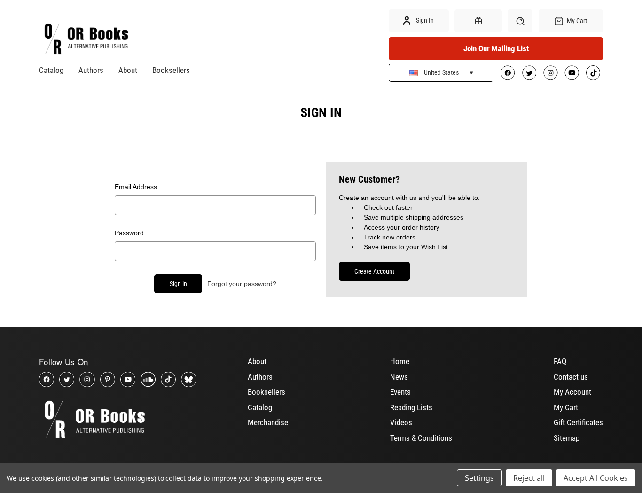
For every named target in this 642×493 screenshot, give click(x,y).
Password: (130, 233)
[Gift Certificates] (477, 20)
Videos (401, 422)
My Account (572, 392)
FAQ (560, 361)
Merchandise (268, 422)
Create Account (374, 271)
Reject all (529, 478)
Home (399, 361)
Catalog (51, 70)
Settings (479, 478)
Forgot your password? (241, 283)
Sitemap (566, 438)
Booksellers (171, 70)
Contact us (571, 377)
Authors (90, 70)
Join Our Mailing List (496, 48)
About (127, 70)
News (399, 377)
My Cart (566, 407)
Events (400, 392)
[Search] (520, 20)
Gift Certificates (578, 422)
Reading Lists (411, 407)
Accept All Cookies (596, 478)
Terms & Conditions (421, 438)
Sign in (424, 20)
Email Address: (137, 187)
